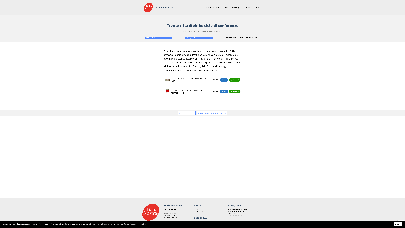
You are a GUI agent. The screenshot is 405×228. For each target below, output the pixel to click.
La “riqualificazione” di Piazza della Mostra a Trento (210, 113)
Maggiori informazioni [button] (138, 224)
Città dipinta (249, 37)
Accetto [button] (398, 224)
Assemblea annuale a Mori (188, 113)
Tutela (196, 38)
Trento (257, 37)
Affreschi (240, 37)
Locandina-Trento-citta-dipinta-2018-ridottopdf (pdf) (187, 91)
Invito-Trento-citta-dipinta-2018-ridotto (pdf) (188, 79)
